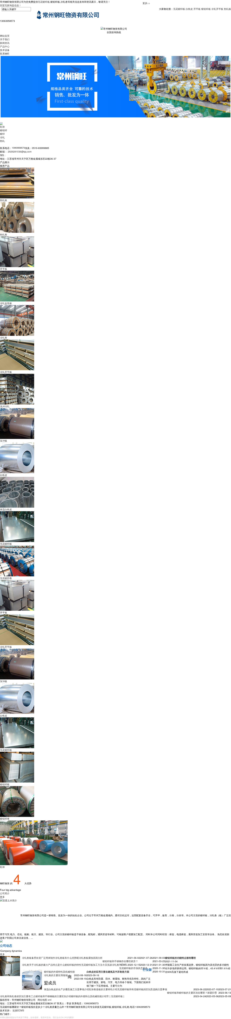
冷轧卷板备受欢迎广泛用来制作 (38, 957)
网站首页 (4, 35)
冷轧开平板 (217, 8)
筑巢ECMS (18, 1010)
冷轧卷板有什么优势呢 (67, 957)
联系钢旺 (4, 53)
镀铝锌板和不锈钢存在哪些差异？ (120, 961)
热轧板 (227, 8)
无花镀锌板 (44, 1)
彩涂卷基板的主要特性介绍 (103, 989)
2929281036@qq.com (20, 151)
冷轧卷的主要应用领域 (56, 975)
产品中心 (4, 46)
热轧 (2, 141)
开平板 (197, 8)
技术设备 (4, 50)
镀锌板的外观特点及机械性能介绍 (89, 996)
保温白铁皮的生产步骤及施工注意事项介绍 (66, 989)
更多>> (146, 3)
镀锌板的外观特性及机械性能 (59, 971)
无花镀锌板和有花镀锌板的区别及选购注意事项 (142, 989)
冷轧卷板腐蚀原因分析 (90, 957)
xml (49, 999)
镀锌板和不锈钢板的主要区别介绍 (53, 996)
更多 (2, 896)
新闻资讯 (4, 43)
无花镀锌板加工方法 (91, 964)
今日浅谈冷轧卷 (110, 964)
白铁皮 (189, 8)
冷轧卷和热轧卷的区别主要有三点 (18, 996)
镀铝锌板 (206, 8)
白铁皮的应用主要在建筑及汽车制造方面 (108, 971)
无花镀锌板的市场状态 (131, 968)
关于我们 (4, 39)
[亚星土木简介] (9, 915)
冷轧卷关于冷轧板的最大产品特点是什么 (43, 964)
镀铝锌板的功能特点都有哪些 (180, 957)
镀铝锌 (3, 130)
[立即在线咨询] (1, 940)
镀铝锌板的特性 (73, 964)
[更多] (1, 123)
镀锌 (2, 133)
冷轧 (2, 137)
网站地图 (43, 999)
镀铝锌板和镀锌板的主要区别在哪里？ (187, 992)
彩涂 (2, 126)
